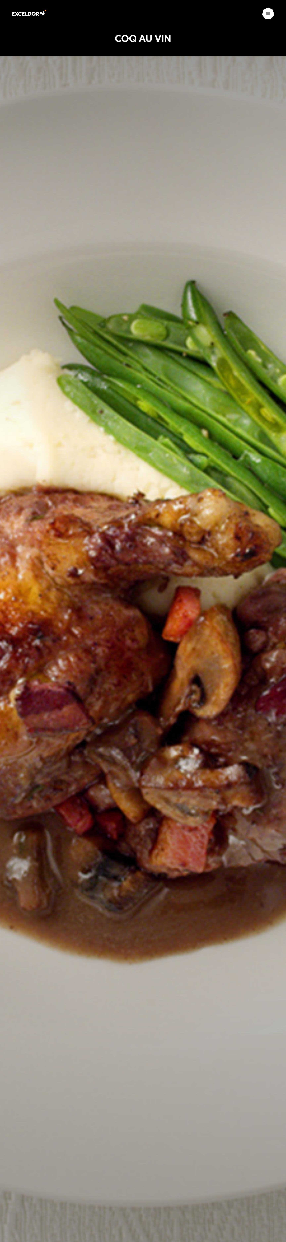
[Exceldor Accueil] (32, 13)
